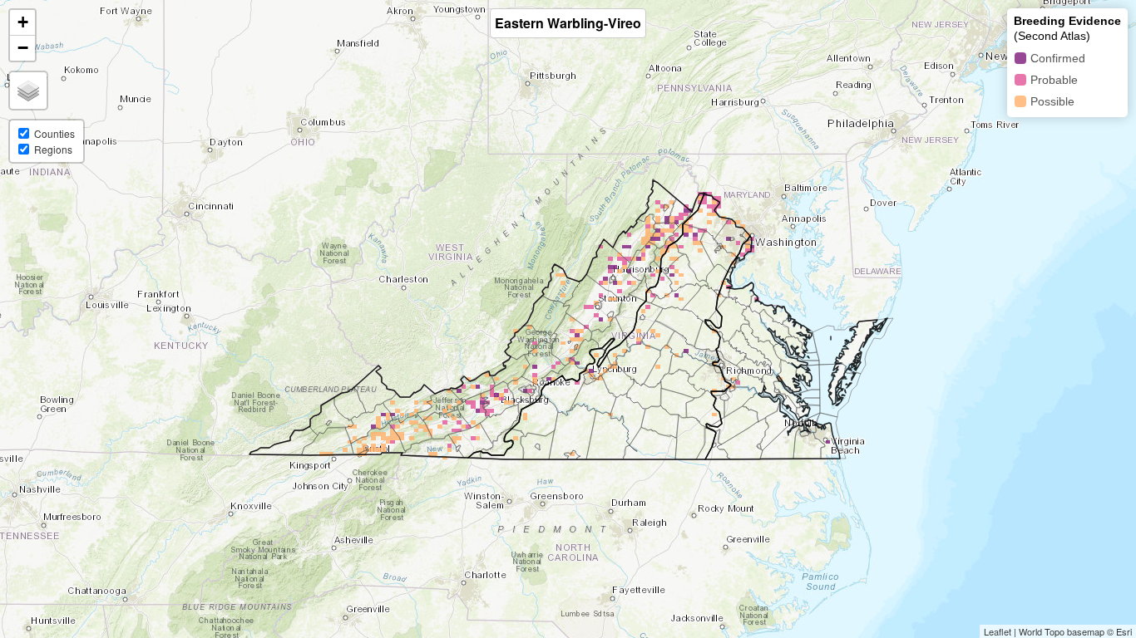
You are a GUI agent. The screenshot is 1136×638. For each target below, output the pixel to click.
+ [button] (22, 22)
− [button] (22, 47)
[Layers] (28, 90)
